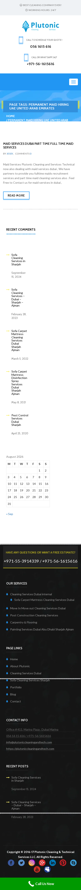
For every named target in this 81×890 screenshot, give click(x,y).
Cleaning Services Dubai (25, 673)
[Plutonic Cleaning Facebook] (11, 862)
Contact (15, 701)
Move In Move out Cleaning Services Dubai (38, 608)
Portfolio (16, 687)
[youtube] (37, 869)
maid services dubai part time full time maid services (38, 145)
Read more (16, 195)
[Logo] (40, 26)
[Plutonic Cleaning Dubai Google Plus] (42, 862)
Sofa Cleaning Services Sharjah (30, 680)
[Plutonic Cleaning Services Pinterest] (63, 862)
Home (10, 116)
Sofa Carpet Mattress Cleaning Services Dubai (44, 599)
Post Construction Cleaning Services (34, 615)
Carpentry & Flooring (23, 622)
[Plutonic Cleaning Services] (31, 862)
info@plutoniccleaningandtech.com (29, 742)
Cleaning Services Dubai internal (31, 594)
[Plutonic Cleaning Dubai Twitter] (21, 862)
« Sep (9, 514)
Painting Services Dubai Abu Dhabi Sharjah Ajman (42, 629)
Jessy (10, 153)
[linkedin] (52, 862)
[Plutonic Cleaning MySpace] (47, 869)
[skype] (73, 862)
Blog (13, 694)
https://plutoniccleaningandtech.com (30, 748)
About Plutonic (20, 666)
